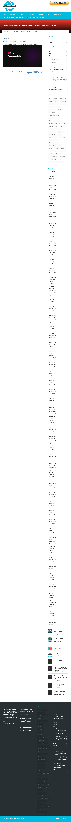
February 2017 (52, 380)
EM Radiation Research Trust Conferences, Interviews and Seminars (59, 631)
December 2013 (52, 461)
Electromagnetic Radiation (54, 123)
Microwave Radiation (53, 140)
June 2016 (51, 398)
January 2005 (52, 620)
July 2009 (51, 575)
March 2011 (51, 534)
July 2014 (51, 445)
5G (48, 14)
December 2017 (52, 362)
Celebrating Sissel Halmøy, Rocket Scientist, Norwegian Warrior (27, 711)
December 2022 (52, 270)
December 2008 (52, 591)
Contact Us (57, 14)
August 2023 (52, 252)
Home (4, 14)
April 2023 (51, 261)
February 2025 (52, 212)
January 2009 (52, 588)
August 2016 (52, 393)
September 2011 (52, 521)
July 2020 (51, 297)
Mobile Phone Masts (55, 59)
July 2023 (51, 254)
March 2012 (51, 508)
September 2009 (52, 570)
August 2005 (52, 611)
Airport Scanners (54, 57)
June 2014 (51, 447)
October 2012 (52, 492)
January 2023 (52, 268)
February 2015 (52, 429)
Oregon (50, 148)
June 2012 (51, 501)
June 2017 (51, 371)
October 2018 (52, 344)
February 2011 (52, 537)
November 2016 (52, 387)
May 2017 (51, 373)
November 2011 (52, 517)
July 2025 (51, 201)
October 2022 (52, 274)
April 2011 (51, 532)
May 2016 (51, 400)
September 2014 (52, 440)
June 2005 (51, 613)
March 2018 (51, 355)
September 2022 (52, 277)
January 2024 (52, 241)
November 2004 (52, 622)
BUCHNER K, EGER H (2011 (57, 77)
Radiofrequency (62, 151)
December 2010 (52, 541)
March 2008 (51, 597)
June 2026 (51, 176)
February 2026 (52, 185)
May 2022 (51, 286)
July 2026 (51, 174)
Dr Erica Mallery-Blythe (54, 115)
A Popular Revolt (58, 660)
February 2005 (52, 617)
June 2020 (51, 299)
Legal (50, 51)
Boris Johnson (63, 98)
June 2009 (51, 577)
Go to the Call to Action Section (13, 17)
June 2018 (51, 348)
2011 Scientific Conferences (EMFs (59, 76)
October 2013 (52, 465)
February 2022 (52, 288)
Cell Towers (58, 106)
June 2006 (51, 604)
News (22, 14)
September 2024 (52, 223)
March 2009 (51, 584)
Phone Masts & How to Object (35, 17)
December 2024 (52, 216)
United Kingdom (52, 159)
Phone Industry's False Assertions (58, 64)
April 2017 (51, 375)
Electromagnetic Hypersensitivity (58, 79)
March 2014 (51, 454)
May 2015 (51, 422)
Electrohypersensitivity (54, 120)
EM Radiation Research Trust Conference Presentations (59, 640)
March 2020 (51, 306)
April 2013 (51, 478)
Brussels (51, 101)
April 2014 (51, 452)
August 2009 (52, 573)
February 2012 (52, 510)
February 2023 (52, 266)
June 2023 (51, 257)
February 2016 (52, 404)
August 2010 (52, 548)
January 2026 (52, 187)
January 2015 (52, 431)
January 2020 (52, 310)
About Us (12, 14)
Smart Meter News (55, 65)
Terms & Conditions (57, 820)
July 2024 (51, 227)
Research (51, 74)
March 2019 (51, 333)
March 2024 (51, 236)
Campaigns (30, 14)
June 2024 (51, 230)
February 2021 (52, 290)
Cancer (56, 101)
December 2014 (52, 434)
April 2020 (51, 304)
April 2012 (51, 505)
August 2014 (52, 443)
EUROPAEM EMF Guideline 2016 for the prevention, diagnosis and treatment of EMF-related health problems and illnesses (34, 71)
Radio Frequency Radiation (54, 153)
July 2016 (51, 396)
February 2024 (52, 239)
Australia (55, 98)
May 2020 (51, 301)
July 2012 (51, 499)
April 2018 (51, 353)
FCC (61, 126)
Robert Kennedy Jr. (53, 156)
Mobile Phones (54, 62)
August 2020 (52, 295)
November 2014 (52, 436)
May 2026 (51, 178)
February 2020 (52, 308)
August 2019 (52, 322)
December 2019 (52, 313)
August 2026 (52, 171)
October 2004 (52, 624)
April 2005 (51, 615)
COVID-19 (59, 109)
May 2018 (51, 351)
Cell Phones (63, 104)
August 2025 (52, 198)
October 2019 (52, 317)
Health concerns (58, 129)
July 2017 (51, 369)
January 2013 (52, 485)
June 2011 (51, 528)
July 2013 (51, 472)
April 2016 (51, 402)
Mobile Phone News (55, 61)
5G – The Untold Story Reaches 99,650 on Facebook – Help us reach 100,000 (27, 720)
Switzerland (62, 156)
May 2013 (51, 476)
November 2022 (52, 272)
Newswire (51, 55)
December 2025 (52, 189)
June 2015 (51, 420)
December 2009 (52, 564)
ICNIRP (59, 134)
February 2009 (52, 586)
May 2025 (51, 205)
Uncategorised (52, 87)
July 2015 (51, 418)
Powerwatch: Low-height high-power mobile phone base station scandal (60, 693)
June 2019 (51, 326)
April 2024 (51, 234)
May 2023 (51, 259)
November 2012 (52, 490)
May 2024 (51, 232)
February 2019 (52, 335)
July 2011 (51, 526)
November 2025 (52, 192)
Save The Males (54, 46)
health (50, 129)
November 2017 (52, 364)
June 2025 (51, 203)
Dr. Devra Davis (52, 112)
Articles (41, 14)
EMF (64, 123)
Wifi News (53, 67)
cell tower (51, 106)
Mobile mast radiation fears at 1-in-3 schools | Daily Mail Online (60, 677)
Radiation (63, 148)
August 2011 (52, 523)
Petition (57, 148)
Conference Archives (55, 85)
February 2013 (52, 483)
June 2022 (51, 283)
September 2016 (52, 391)
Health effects (52, 131)
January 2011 (52, 539)
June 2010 (51, 552)
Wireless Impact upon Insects (55, 89)
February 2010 (52, 559)
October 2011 (52, 519)
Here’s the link (22, 41)
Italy (60, 137)
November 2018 (52, 342)
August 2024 (52, 225)
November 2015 (52, 411)
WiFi (60, 159)
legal (64, 137)
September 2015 (52, 413)
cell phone (63, 101)
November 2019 (52, 315)
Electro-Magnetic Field (54, 117)
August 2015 (52, 416)
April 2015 (51, 425)
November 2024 (52, 218)
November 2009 (52, 566)
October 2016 (52, 389)
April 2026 (51, 180)
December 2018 (52, 340)
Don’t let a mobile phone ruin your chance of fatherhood (14, 70)
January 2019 (52, 337)
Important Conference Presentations (59, 80)
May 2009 (51, 579)
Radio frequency (52, 151)
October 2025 (52, 194)
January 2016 (52, 407)
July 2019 (51, 324)
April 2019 (51, 331)
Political (51, 71)
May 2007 (51, 600)
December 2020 (52, 292)
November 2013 (52, 463)
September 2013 (52, 467)
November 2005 (52, 608)
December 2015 (52, 409)
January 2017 (52, 382)
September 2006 (52, 602)
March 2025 (51, 210)
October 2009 (52, 568)
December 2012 (52, 487)
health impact (61, 131)
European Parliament (53, 126)
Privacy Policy (57, 653)
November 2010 (52, 543)
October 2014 (52, 438)
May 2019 (51, 328)
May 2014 (51, 449)
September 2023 (52, 250)
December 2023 (52, 243)
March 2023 (51, 263)
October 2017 (52, 366)
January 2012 (52, 512)
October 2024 (52, 221)
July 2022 (51, 281)
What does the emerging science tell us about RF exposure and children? (26, 729)
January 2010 (52, 561)
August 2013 (52, 470)
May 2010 (51, 555)
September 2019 (52, 319)
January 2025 (52, 214)
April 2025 (51, 207)
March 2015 (51, 427)
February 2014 (52, 456)
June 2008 (51, 595)
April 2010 (51, 557)
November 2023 (52, 245)
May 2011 (51, 530)
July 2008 (51, 593)
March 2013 (51, 481)
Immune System (52, 137)
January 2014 (52, 458)
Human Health (52, 134)
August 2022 (52, 279)
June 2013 (51, 474)
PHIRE (55, 647)
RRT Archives (52, 83)
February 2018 (52, 357)
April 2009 (51, 582)
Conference (51, 109)
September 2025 (52, 196)
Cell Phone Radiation (53, 104)
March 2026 (51, 183)
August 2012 (52, 496)
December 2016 (52, 384)
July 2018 (51, 346)
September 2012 (52, 494)
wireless (50, 162)
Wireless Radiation (59, 162)
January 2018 (52, 360)
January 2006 (52, 606)
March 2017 (51, 378)
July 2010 (51, 550)
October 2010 (52, 546)
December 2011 (52, 514)
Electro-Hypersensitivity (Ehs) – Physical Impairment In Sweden (60, 668)
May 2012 (51, 503)
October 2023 (52, 248)
